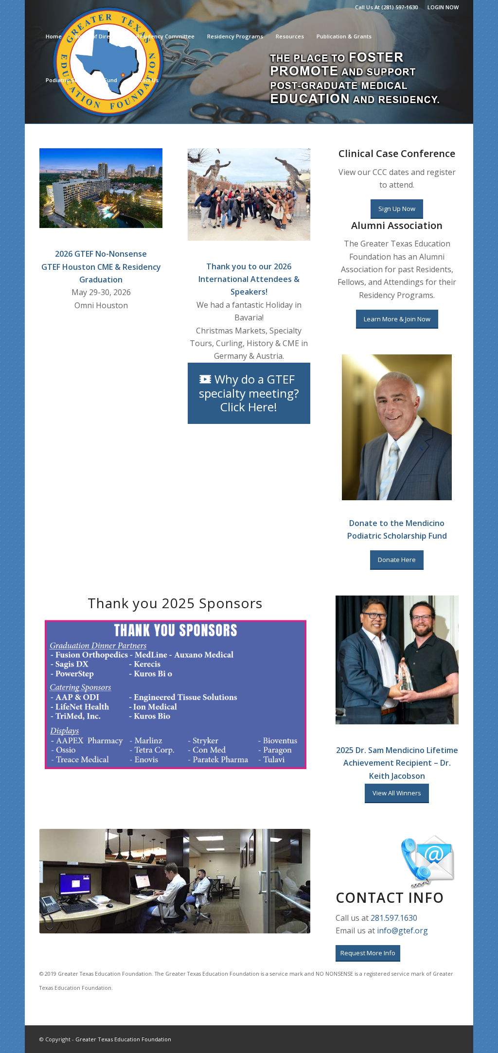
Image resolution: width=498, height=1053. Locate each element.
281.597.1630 (394, 918)
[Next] (288, 880)
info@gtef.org (402, 930)
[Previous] (61, 880)
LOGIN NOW (443, 7)
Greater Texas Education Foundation (123, 1039)
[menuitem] (441, 7)
